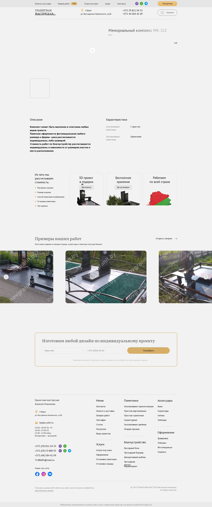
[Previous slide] (6, 276)
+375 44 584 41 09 (133, 13)
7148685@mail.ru (44, 460)
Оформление (102, 454)
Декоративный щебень (135, 457)
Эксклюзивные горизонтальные (139, 406)
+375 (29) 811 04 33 (45, 446)
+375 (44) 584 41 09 (45, 455)
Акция (107, 3)
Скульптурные (130, 420)
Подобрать (148, 350)
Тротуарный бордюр (133, 452)
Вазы (160, 406)
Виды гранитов (103, 433)
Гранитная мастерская (44, 11)
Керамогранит (130, 466)
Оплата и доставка (43, 3)
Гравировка (163, 438)
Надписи (162, 451)
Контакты (122, 3)
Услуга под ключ (91, 3)
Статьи (99, 424)
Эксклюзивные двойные (135, 424)
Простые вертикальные (135, 411)
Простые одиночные (134, 415)
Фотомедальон (165, 447)
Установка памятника (106, 459)
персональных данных (44, 490)
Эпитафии (101, 420)
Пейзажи (162, 442)
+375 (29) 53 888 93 (45, 450)
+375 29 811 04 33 (133, 10)
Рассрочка (101, 429)
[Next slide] (205, 276)
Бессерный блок (131, 448)
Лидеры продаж (131, 429)
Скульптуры (163, 411)
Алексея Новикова (45, 14)
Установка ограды (104, 463)
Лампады (162, 420)
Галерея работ (64, 3)
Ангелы (161, 415)
